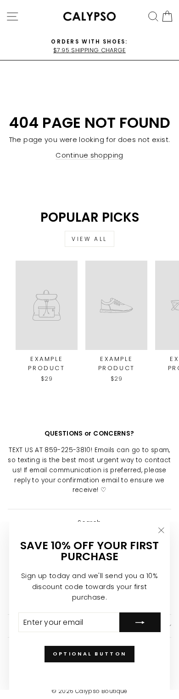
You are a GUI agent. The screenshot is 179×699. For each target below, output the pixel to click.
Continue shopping (89, 155)
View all (89, 239)
